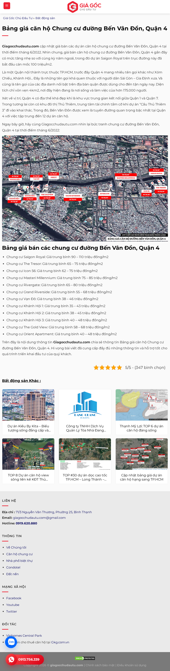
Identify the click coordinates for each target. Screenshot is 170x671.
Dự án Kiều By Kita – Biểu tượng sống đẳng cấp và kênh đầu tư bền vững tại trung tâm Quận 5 (28, 428)
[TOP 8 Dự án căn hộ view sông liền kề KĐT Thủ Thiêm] (28, 454)
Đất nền (12, 574)
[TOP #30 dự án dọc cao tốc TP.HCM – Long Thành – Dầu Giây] (85, 454)
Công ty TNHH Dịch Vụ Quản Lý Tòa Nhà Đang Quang (85, 428)
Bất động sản (45, 18)
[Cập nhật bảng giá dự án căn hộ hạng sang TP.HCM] (142, 454)
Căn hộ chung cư (19, 554)
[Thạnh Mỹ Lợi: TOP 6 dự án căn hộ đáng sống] (142, 405)
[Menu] (7, 5)
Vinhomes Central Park (24, 636)
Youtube (12, 605)
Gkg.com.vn (60, 642)
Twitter (11, 611)
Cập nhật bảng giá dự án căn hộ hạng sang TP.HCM (141, 477)
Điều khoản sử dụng (131, 665)
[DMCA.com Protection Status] (85, 658)
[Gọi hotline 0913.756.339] (11, 659)
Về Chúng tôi (16, 547)
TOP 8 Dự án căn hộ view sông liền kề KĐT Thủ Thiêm (28, 477)
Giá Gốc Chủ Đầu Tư (17, 18)
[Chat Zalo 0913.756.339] (11, 642)
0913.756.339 (28, 659)
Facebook (13, 598)
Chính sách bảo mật (100, 665)
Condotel (13, 567)
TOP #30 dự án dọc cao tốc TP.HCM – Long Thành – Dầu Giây (85, 477)
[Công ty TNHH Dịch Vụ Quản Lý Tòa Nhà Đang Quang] (85, 405)
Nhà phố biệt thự (19, 561)
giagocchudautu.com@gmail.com (39, 518)
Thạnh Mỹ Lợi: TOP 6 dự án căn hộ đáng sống (141, 428)
